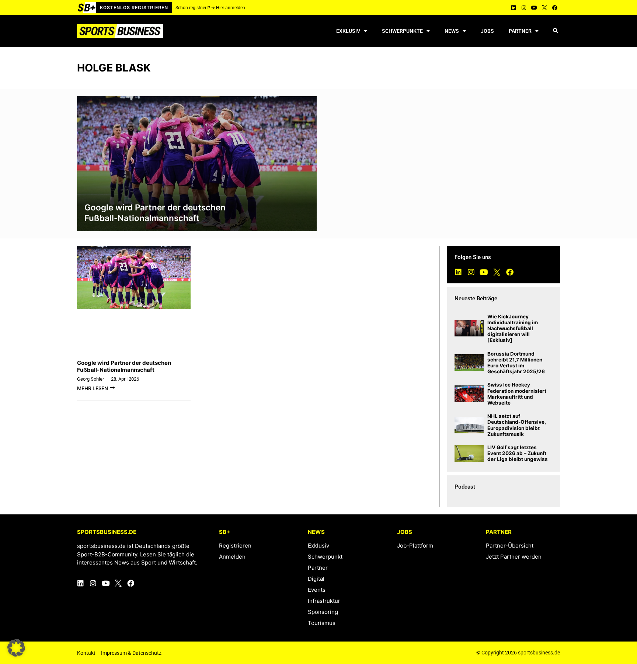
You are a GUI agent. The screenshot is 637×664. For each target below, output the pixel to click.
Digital (316, 578)
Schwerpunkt (325, 556)
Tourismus (321, 622)
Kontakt (86, 653)
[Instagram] (524, 8)
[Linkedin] (513, 8)
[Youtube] (534, 8)
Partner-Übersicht (509, 545)
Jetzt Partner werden (514, 556)
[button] (555, 31)
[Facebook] (555, 8)
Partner (520, 31)
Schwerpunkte (402, 31)
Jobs (487, 31)
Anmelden (232, 556)
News (452, 31)
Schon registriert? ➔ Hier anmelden (210, 7)
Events (317, 589)
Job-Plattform (415, 545)
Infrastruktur (324, 600)
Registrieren (235, 545)
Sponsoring (323, 611)
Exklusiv (348, 31)
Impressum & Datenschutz (131, 653)
